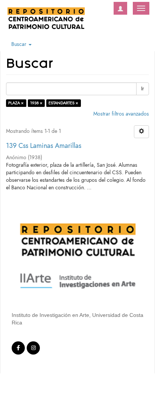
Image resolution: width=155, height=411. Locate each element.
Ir (142, 88)
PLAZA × (16, 103)
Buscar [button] (19, 44)
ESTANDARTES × (63, 103)
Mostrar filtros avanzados (121, 113)
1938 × (36, 103)
